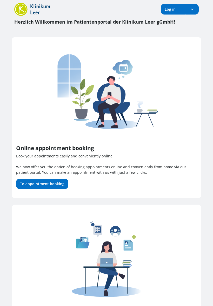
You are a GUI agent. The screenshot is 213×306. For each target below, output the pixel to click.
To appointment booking (42, 183)
